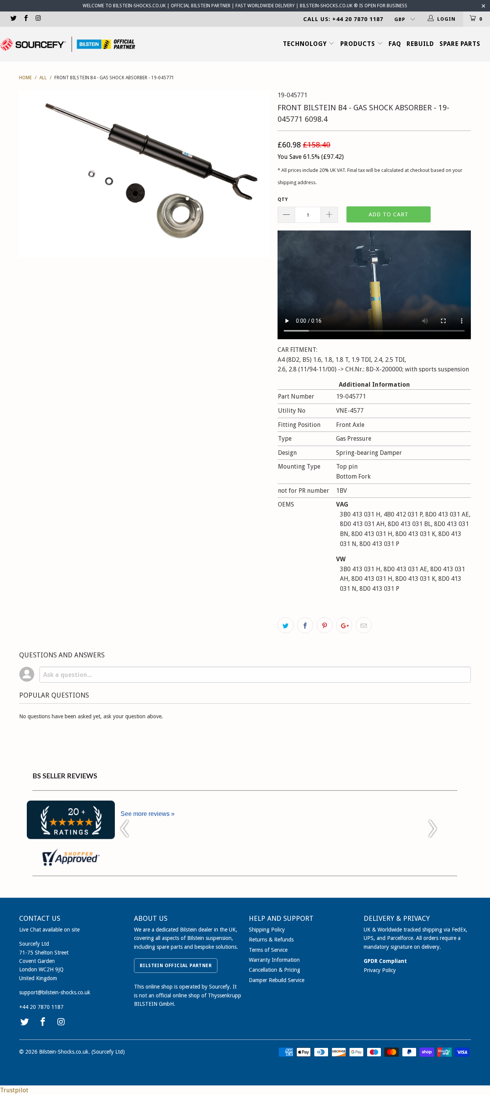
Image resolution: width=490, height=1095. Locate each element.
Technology (306, 43)
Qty (283, 199)
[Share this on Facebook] (305, 625)
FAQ (395, 43)
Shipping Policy (267, 930)
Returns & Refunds (271, 939)
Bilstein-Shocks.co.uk (63, 1052)
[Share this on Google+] (344, 625)
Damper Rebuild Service (276, 980)
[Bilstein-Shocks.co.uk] (67, 44)
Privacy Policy (380, 970)
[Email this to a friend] (364, 625)
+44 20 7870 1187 (41, 1007)
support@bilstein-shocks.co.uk (54, 992)
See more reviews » (148, 814)
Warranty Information (274, 960)
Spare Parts (459, 43)
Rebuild (420, 43)
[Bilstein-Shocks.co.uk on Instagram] (37, 19)
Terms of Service (268, 950)
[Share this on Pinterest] (325, 625)
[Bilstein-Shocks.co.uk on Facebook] (25, 19)
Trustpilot (14, 1090)
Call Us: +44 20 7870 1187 (343, 19)
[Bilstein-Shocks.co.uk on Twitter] (13, 19)
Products (358, 43)
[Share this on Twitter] (286, 625)
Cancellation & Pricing (274, 970)
